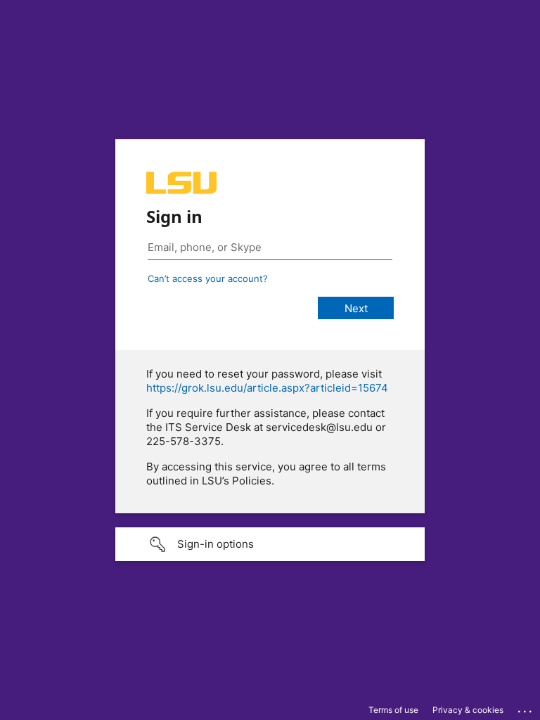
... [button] (526, 708)
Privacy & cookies (467, 710)
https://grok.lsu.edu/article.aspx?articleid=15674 (267, 387)
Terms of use (393, 710)
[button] (270, 544)
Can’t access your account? (208, 278)
